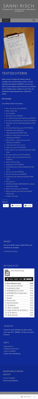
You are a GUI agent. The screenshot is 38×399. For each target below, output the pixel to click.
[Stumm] (25, 279)
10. (10, 305)
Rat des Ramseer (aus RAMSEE (16, 174)
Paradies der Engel (12, 196)
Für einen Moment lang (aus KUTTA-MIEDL (19, 128)
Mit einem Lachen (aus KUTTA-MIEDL (18, 155)
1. (13, 283)
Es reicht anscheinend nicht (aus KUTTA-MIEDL (21, 120)
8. (10, 300)
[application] (19, 279)
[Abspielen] (7, 279)
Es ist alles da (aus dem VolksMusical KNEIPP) (21, 118)
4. (14, 291)
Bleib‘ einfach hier (11, 111)
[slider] (29, 279)
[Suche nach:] (34, 20)
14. (11, 315)
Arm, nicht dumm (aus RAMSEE (16, 108)
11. (12, 308)
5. (17, 293)
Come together (10, 113)
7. (8, 298)
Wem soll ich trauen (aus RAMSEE (17, 189)
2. (14, 286)
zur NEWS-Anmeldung (10, 251)
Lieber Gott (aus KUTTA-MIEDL (15, 147)
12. (16, 310)
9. (11, 303)
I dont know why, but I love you (15, 145)
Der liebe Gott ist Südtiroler (14, 116)
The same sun (10, 181)
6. (9, 295)
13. (11, 312)
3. (12, 288)
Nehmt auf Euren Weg (13, 162)
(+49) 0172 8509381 (10, 351)
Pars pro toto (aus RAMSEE (14, 172)
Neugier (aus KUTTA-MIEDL (14, 164)
